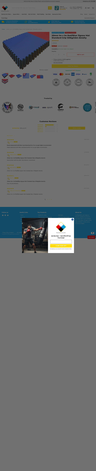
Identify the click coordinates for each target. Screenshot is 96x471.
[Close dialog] (72, 219)
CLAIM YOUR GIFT (61, 245)
